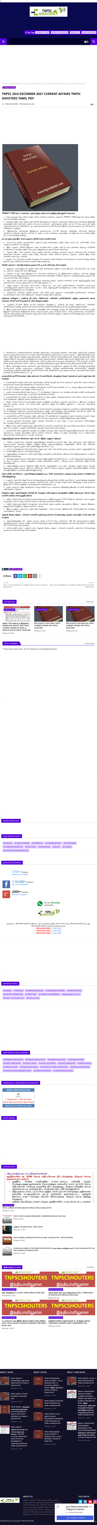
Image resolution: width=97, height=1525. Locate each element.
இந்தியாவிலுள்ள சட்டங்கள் (72, 994)
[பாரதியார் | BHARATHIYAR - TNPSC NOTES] (7, 1230)
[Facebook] (15, 576)
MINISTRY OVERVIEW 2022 (14, 994)
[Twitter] (20, 576)
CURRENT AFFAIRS (42, 32)
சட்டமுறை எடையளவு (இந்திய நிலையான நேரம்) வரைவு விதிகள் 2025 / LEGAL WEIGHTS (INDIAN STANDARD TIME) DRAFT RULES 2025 (24, 1323)
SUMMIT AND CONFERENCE (50, 994)
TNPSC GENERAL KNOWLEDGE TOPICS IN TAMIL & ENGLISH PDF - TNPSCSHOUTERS (43, 1237)
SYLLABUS (67, 847)
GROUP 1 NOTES (30, 1063)
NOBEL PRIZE (31, 994)
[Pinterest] (30, 576)
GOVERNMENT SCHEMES (56, 991)
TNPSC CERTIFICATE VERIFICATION (16, 851)
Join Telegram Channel (76, 1518)
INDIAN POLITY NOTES (43, 1071)
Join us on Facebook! (20, 884)
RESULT (57, 847)
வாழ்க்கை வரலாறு (34, 998)
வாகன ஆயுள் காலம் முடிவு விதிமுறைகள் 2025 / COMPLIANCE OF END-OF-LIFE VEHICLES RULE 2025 (70, 1293)
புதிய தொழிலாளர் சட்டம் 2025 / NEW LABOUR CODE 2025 (23, 1292)
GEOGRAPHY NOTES (77, 1060)
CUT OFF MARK (71, 843)
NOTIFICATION (45, 847)
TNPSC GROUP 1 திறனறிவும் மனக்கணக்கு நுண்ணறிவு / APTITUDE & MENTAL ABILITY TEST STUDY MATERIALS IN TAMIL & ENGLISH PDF (20, 1413)
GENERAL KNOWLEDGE (59, 32)
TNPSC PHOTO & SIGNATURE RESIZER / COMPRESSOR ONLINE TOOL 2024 (39, 1216)
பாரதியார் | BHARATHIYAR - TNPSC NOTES (28, 1227)
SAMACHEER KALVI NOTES (64, 1071)
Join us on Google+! (19, 894)
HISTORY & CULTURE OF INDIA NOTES (55, 1067)
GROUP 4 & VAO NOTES (30, 1067)
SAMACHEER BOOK (89, 32)
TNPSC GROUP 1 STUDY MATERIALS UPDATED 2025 (19, 1396)
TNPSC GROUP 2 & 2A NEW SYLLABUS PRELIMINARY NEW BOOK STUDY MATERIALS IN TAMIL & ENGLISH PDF (53, 1418)
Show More (90, 1267)
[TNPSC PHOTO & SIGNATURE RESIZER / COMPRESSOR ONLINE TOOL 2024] (7, 1219)
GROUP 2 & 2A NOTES (48, 1063)
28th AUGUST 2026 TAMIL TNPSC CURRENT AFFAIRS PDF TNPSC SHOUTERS (47, 625)
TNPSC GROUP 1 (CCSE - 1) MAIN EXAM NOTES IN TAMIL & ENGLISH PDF (87, 1380)
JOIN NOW (57, 928)
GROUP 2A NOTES (11, 1067)
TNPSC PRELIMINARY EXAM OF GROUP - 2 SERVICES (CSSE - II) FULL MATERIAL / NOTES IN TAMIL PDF (53, 1436)
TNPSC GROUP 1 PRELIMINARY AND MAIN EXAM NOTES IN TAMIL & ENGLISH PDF (20, 1381)
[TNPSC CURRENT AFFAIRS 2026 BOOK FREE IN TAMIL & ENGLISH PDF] (48, 1187)
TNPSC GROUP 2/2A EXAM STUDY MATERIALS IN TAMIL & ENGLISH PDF (53, 1403)
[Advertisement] (45, 23)
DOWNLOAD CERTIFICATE (13, 847)
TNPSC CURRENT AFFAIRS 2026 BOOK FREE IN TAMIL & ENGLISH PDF (27, 1208)
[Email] (35, 576)
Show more (90, 602)
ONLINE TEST (75, 32)
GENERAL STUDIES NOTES (36, 1060)
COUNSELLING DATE (54, 843)
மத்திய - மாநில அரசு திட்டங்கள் (14, 998)
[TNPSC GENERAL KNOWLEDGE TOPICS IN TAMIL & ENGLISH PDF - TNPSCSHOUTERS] (7, 1240)
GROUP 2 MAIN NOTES (67, 1063)
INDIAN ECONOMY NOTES (81, 1067)
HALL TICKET (31, 847)
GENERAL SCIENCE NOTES (14, 1060)
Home (4, 84)
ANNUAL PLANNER (23, 843)
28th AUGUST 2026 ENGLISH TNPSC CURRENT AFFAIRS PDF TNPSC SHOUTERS (80, 625)
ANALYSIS (8, 843)
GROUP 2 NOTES (85, 1063)
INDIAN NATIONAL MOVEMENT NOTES (18, 1071)
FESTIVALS (19, 991)
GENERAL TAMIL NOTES (57, 1060)
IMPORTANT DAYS (75, 991)
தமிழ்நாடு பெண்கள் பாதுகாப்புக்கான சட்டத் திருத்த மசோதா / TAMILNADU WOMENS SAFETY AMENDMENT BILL (69, 1322)
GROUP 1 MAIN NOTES (12, 1063)
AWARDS (8, 991)
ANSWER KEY (38, 843)
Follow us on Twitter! (20, 874)
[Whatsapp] (25, 576)
